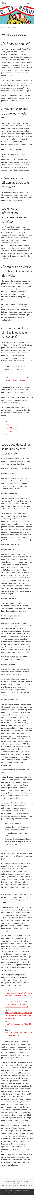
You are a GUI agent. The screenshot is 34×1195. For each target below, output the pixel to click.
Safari (7, 435)
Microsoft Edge (11, 431)
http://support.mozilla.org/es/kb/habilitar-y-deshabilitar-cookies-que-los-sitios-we (18, 1015)
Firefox (7, 421)
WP (11, 1185)
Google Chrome (11, 425)
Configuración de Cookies (23, 1193)
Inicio (3, 28)
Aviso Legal (8, 1191)
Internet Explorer (11, 428)
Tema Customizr (27, 1185)
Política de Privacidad (21, 1191)
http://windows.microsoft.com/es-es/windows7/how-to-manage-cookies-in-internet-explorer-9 (18, 1004)
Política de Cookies (20, 380)
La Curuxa (12, 1181)
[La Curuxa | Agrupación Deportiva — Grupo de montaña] (3, 3)
